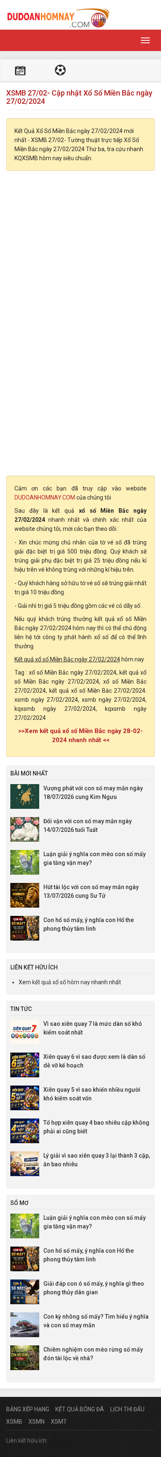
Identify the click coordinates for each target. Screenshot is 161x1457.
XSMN (36, 1421)
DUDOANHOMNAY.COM (44, 497)
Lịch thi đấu (20, 71)
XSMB (14, 1421)
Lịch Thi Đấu (127, 1409)
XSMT (59, 1421)
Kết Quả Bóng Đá (79, 1409)
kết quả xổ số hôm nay (61, 982)
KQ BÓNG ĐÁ (60, 71)
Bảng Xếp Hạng (27, 1409)
